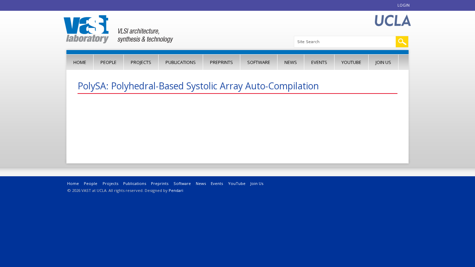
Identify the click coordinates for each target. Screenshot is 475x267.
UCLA (392, 20)
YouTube (351, 62)
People (108, 62)
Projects (141, 62)
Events (319, 62)
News (290, 62)
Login (403, 5)
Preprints (221, 62)
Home (79, 62)
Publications (181, 62)
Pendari (176, 190)
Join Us (383, 62)
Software (258, 62)
